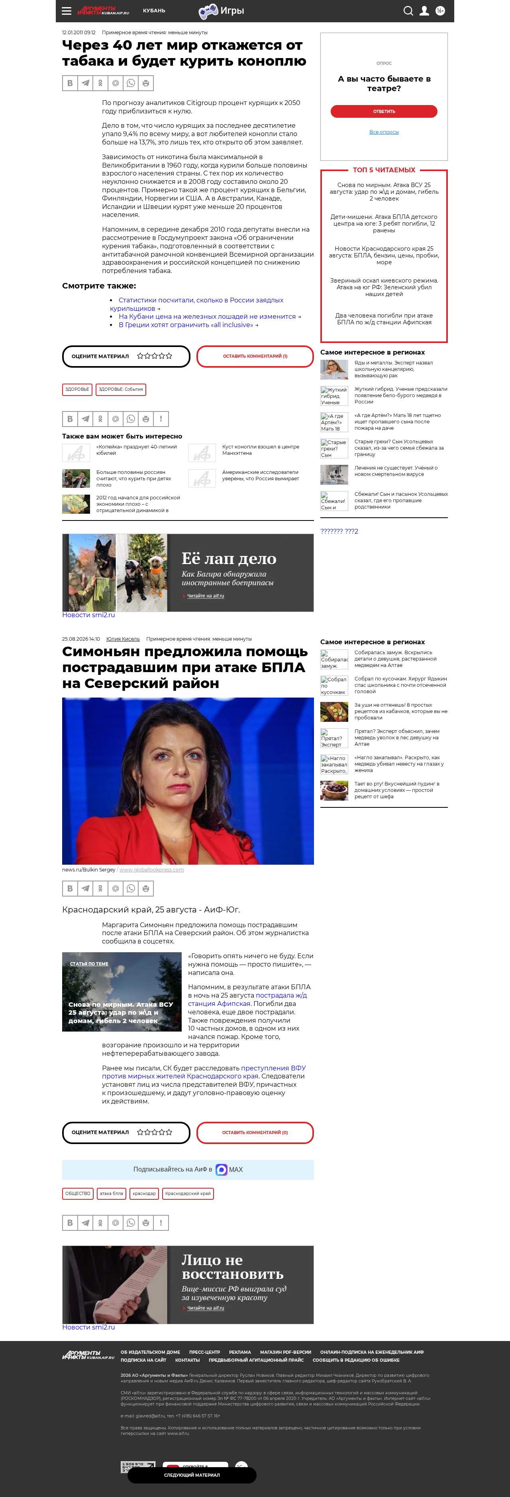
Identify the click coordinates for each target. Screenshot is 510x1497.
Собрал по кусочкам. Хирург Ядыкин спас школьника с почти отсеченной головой (401, 685)
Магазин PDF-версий (285, 1352)
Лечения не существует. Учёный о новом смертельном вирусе (396, 471)
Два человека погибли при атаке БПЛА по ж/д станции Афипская (384, 319)
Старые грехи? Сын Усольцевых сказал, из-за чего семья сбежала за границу (399, 448)
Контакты (187, 1360)
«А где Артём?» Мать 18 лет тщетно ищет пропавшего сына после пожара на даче (398, 421)
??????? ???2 (339, 531)
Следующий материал (192, 1475)
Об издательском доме (150, 1352)
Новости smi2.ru (88, 615)
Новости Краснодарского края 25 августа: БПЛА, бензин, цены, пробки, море (384, 256)
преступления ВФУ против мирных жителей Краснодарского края (204, 1072)
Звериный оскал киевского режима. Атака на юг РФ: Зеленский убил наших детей (384, 287)
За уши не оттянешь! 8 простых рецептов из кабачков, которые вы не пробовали (401, 711)
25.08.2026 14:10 (81, 639)
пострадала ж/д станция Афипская (247, 1000)
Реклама (240, 1352)
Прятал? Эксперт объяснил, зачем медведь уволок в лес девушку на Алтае (397, 737)
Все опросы (384, 132)
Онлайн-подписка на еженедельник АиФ (372, 1352)
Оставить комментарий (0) (255, 1132)
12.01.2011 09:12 (79, 32)
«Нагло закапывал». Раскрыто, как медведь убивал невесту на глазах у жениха (399, 763)
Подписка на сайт (143, 1360)
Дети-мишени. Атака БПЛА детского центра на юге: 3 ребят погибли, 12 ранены (384, 224)
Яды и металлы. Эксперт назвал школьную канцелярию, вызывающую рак (394, 369)
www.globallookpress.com (152, 870)
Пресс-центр (204, 1352)
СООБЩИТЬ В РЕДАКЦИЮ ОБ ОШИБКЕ (356, 1360)
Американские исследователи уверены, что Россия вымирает (260, 475)
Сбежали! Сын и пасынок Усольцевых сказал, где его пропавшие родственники (401, 500)
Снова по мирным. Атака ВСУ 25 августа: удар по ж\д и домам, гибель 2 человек (384, 192)
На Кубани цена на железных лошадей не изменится (207, 316)
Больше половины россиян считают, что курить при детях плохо (133, 478)
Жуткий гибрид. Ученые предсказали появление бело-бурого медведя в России (401, 395)
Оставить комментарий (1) (255, 356)
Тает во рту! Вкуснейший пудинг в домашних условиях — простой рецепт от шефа (397, 790)
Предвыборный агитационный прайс (256, 1360)
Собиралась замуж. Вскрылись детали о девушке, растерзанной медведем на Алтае (396, 658)
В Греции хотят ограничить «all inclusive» (186, 325)
